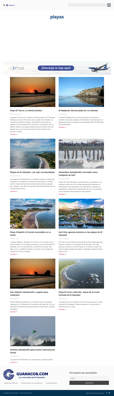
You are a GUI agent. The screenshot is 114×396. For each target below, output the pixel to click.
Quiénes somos (11, 383)
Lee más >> (14, 134)
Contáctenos (51, 383)
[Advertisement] (57, 40)
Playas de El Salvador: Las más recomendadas (32, 172)
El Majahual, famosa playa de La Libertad (78, 110)
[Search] (109, 5)
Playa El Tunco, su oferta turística (26, 110)
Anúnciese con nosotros (31, 383)
